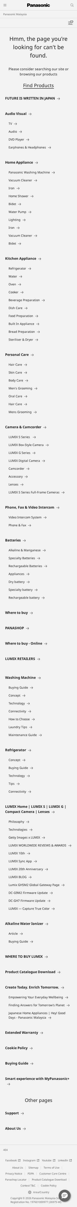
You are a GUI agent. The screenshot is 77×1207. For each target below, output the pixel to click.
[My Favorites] (70, 23)
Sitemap (33, 1167)
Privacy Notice (13, 1173)
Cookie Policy (48, 1185)
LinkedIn (63, 1160)
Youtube (47, 1160)
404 (5, 1150)
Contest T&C (28, 1185)
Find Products (38, 85)
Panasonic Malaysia (15, 14)
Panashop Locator (16, 1179)
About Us (17, 1167)
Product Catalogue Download (49, 1179)
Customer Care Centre (52, 1173)
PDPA (31, 1173)
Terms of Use (51, 1167)
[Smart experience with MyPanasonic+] (38, 1083)
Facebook (11, 1160)
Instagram (29, 1160)
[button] (65, 1196)
